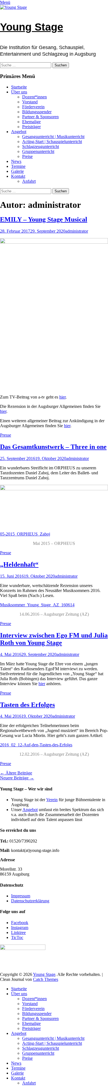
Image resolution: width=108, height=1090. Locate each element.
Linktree (18, 932)
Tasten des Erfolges (27, 704)
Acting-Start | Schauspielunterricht (52, 141)
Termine (18, 166)
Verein (52, 799)
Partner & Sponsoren (40, 116)
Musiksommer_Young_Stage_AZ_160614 (37, 604)
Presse (5, 435)
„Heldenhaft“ (19, 564)
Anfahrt (29, 181)
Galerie (17, 171)
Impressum (20, 895)
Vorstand (30, 101)
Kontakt (18, 176)
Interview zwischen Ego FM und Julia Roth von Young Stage (54, 639)
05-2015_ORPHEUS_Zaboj (25, 534)
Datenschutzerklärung (30, 900)
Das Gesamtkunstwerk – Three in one (53, 446)
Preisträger (31, 126)
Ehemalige (31, 121)
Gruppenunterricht (38, 151)
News (16, 161)
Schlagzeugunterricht (40, 146)
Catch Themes (45, 979)
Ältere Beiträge (16, 773)
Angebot (18, 131)
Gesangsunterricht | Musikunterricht (53, 136)
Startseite (19, 87)
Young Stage (31, 27)
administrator (76, 231)
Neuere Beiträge (17, 778)
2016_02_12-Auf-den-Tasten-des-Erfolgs (36, 744)
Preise (27, 156)
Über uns (19, 92)
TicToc (17, 937)
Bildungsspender (37, 111)
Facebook (19, 922)
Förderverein (33, 106)
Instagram (19, 927)
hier (62, 397)
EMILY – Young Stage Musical (43, 219)
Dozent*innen (34, 97)
